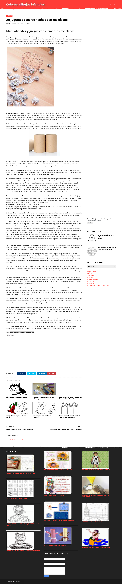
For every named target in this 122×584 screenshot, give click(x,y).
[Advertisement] (28, 338)
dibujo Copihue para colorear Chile (16, 416)
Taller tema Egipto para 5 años (17, 498)
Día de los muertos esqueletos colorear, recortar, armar (43, 398)
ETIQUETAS (90, 283)
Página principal (92, 272)
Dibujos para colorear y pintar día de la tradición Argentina (70, 398)
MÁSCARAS (90, 277)
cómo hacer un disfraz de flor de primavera (58, 470)
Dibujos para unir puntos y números (42, 416)
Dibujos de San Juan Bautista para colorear (96, 547)
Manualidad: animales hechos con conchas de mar (23, 551)
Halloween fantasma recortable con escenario (60, 520)
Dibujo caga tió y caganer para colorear (16, 398)
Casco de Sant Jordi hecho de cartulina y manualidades (95, 496)
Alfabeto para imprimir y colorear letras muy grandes (106, 236)
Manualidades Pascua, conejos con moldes (21, 473)
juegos (9, 15)
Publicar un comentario (16, 439)
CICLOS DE (90, 275)
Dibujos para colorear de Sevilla (92, 522)
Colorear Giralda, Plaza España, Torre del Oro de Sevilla (23, 524)
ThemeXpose (16, 581)
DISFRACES (90, 273)
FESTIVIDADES (91, 281)
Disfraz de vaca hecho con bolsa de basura (96, 470)
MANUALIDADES (92, 279)
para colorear (31, 332)
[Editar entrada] (10, 335)
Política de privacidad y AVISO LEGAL (98, 285)
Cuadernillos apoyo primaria (54, 495)
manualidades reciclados (21, 332)
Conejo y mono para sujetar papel (55, 545)
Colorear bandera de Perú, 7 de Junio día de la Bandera (69, 416)
